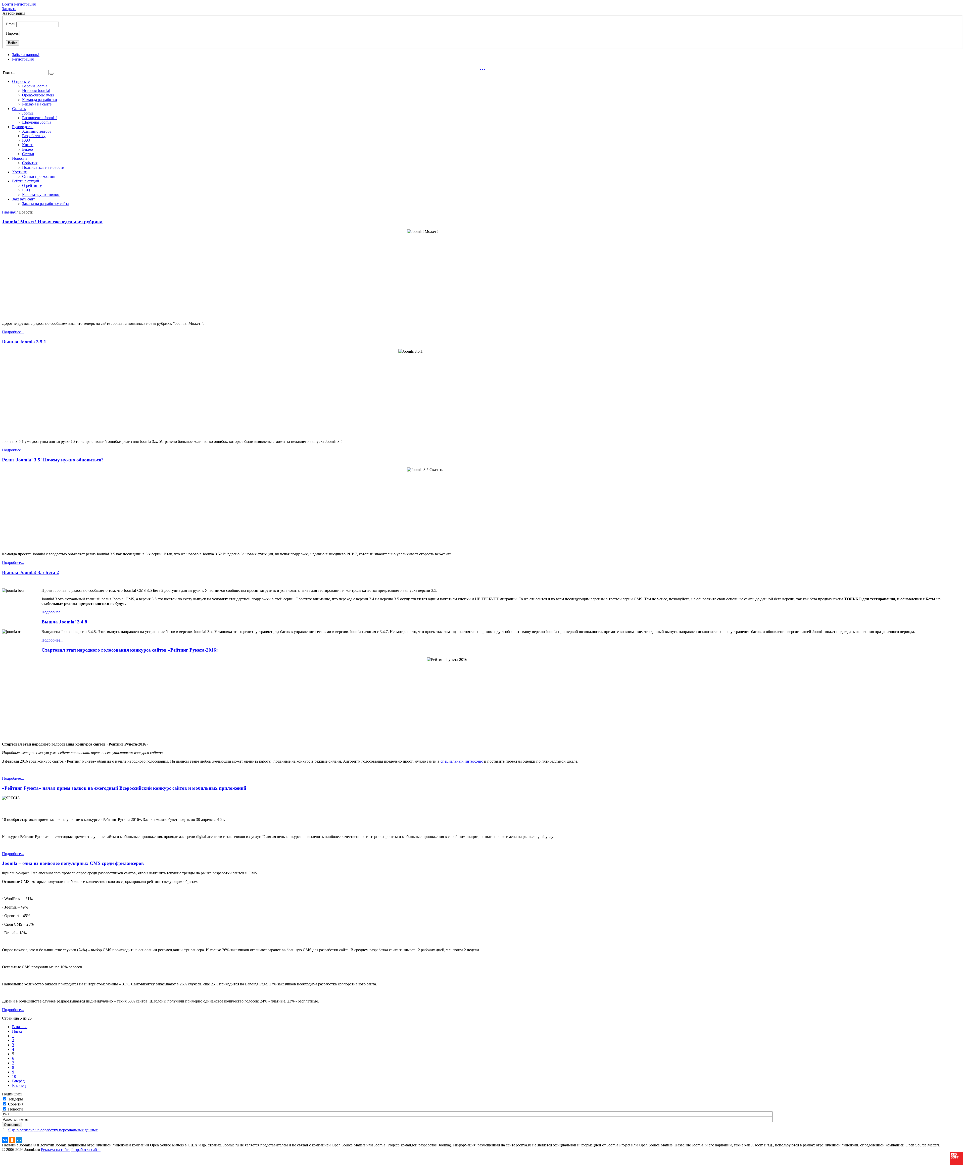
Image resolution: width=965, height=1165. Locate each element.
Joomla (27, 113)
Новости (19, 158)
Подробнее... (13, 332)
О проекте (21, 81)
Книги (27, 145)
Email (10, 24)
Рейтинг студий (25, 181)
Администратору (37, 131)
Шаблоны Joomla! (37, 122)
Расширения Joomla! (39, 118)
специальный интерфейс (461, 761)
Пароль (12, 33)
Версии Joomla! (35, 86)
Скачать (19, 109)
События (29, 163)
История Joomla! (36, 90)
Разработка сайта (86, 1149)
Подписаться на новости (43, 167)
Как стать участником (41, 194)
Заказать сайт (23, 199)
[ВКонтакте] (5, 1140)
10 (14, 1076)
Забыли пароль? (25, 54)
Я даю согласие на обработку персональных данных (53, 1130)
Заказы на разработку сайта (45, 203)
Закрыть (9, 9)
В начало (19, 1027)
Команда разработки (39, 99)
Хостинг (19, 172)
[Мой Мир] (19, 1140)
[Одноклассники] (12, 1140)
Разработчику (33, 136)
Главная (9, 212)
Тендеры (15, 1099)
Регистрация (25, 4)
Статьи (28, 154)
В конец (19, 1085)
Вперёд (18, 1081)
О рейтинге (32, 185)
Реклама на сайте (37, 104)
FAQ (26, 140)
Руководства (22, 127)
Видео (27, 149)
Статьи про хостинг (39, 176)
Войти (7, 4)
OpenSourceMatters (38, 95)
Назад (17, 1031)
